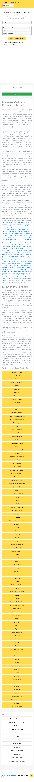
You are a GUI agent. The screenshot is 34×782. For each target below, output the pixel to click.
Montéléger (12, 277)
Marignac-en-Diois (26, 265)
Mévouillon (5, 226)
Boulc (12, 267)
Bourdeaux (13, 226)
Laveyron (29, 248)
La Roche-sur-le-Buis (14, 271)
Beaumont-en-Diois (16, 241)
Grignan (4, 271)
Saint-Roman (14, 265)
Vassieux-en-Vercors (8, 224)
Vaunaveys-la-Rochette (20, 235)
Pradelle (29, 256)
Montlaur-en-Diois (17, 412)
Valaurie (4, 273)
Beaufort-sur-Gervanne (9, 243)
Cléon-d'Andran (6, 269)
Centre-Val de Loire (17, 729)
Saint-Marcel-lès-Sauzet (17, 585)
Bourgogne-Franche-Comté (17, 722)
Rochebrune (5, 267)
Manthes (23, 269)
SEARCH (17, 94)
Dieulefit (4, 233)
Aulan (30, 275)
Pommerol (28, 273)
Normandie (17, 747)
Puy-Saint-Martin (26, 231)
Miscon (22, 256)
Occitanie (17, 754)
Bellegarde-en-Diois (17, 548)
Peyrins (29, 267)
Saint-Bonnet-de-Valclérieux (17, 483)
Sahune (24, 267)
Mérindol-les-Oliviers (17, 494)
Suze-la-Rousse (17, 706)
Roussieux (29, 241)
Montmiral (21, 222)
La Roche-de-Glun (9, 222)
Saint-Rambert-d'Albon (14, 263)
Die (19, 231)
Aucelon (17, 260)
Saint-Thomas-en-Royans (13, 229)
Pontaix (9, 261)
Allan (22, 271)
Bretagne (17, 726)
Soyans (16, 252)
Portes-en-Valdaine (11, 44)
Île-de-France (17, 743)
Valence (20, 258)
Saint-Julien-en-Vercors (17, 419)
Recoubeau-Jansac (19, 273)
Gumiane (11, 260)
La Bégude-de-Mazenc (15, 254)
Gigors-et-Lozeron (17, 507)
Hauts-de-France (17, 740)
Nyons (9, 246)
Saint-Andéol (13, 245)
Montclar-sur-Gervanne (9, 237)
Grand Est (17, 736)
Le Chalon (23, 252)
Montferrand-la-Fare (16, 248)
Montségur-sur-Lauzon (17, 470)
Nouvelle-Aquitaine (17, 750)
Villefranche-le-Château (17, 605)
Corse (17, 733)
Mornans (29, 222)
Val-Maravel (12, 258)
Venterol (4, 254)
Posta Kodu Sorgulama (10, 2)
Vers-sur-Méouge (26, 237)
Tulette (4, 263)
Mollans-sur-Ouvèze (17, 443)
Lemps (11, 252)
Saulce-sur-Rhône (13, 233)
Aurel (13, 246)
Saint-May (18, 267)
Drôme (21, 42)
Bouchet (4, 260)
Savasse (29, 252)
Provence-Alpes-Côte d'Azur (17, 761)
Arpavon (4, 258)
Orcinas (29, 269)
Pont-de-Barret (20, 246)
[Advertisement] (17, 65)
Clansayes (20, 224)
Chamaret (13, 275)
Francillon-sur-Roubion (19, 261)
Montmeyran (12, 231)
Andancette (5, 250)
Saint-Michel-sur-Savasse (24, 250)
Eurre (21, 233)
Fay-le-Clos (28, 258)
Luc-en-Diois (18, 239)
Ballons (20, 228)
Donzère (4, 275)
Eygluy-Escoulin (12, 256)
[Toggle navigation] (16, 5)
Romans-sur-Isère (7, 239)
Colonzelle (5, 252)
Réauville (4, 277)
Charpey (29, 261)
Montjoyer (29, 224)
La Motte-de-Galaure (25, 226)
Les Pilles (16, 269)
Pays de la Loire (17, 757)
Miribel (10, 235)
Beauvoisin (20, 277)
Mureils (21, 245)
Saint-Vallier (5, 228)
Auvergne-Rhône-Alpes (11, 42)
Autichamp (22, 278)
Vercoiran (14, 228)
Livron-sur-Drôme (17, 696)
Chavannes (28, 271)
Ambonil (10, 273)
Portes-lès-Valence (12, 278)
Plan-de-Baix (22, 275)
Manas (30, 235)
